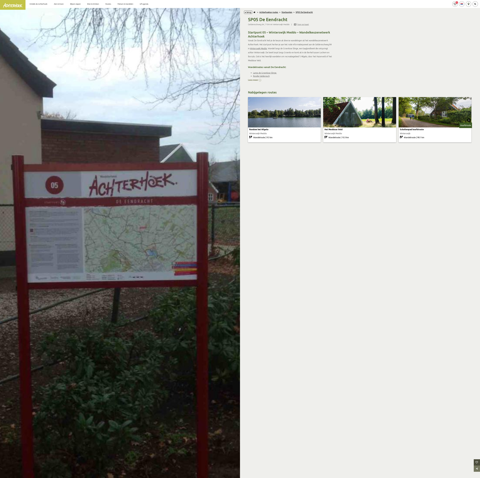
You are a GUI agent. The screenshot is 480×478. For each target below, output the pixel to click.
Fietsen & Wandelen (125, 4)
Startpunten (287, 12)
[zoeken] (475, 4)
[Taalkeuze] (461, 4)
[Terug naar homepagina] (254, 12)
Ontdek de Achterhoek (38, 4)
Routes (108, 4)
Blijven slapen (75, 4)
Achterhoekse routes (268, 12)
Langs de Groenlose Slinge (265, 73)
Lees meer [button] (253, 80)
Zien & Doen (59, 4)
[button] (455, 4)
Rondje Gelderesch (261, 76)
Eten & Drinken (93, 4)
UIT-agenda (144, 4)
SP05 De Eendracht (304, 12)
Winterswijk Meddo (258, 48)
